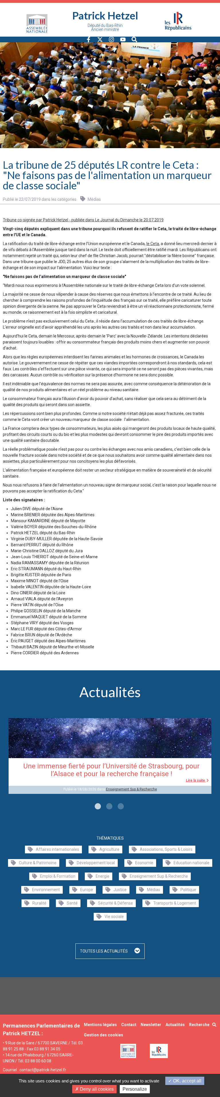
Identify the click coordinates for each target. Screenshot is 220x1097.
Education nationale (191, 862)
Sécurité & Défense (115, 903)
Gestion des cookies (103, 1035)
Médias (94, 199)
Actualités (175, 1024)
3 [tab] (120, 807)
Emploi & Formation (57, 876)
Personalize (135, 1089)
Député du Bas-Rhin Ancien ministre (105, 27)
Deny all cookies (96, 1089)
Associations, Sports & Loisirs (166, 849)
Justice (120, 889)
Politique (188, 889)
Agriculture (109, 849)
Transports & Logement (174, 903)
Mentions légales (100, 1024)
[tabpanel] (110, 756)
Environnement (46, 889)
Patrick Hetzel (105, 15)
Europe (86, 889)
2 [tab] (108, 807)
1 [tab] (97, 807)
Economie (144, 862)
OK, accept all (186, 1080)
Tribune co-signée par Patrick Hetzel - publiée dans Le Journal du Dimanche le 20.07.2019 (83, 220)
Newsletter (151, 1024)
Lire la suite (196, 780)
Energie (102, 876)
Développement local (96, 862)
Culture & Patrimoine (37, 862)
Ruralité (39, 903)
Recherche (199, 1024)
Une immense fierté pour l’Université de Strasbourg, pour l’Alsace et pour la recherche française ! (111, 770)
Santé (72, 903)
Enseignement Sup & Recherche (131, 789)
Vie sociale (114, 916)
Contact (128, 1024)
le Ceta (152, 243)
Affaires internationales (57, 849)
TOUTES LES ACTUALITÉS (104, 951)
